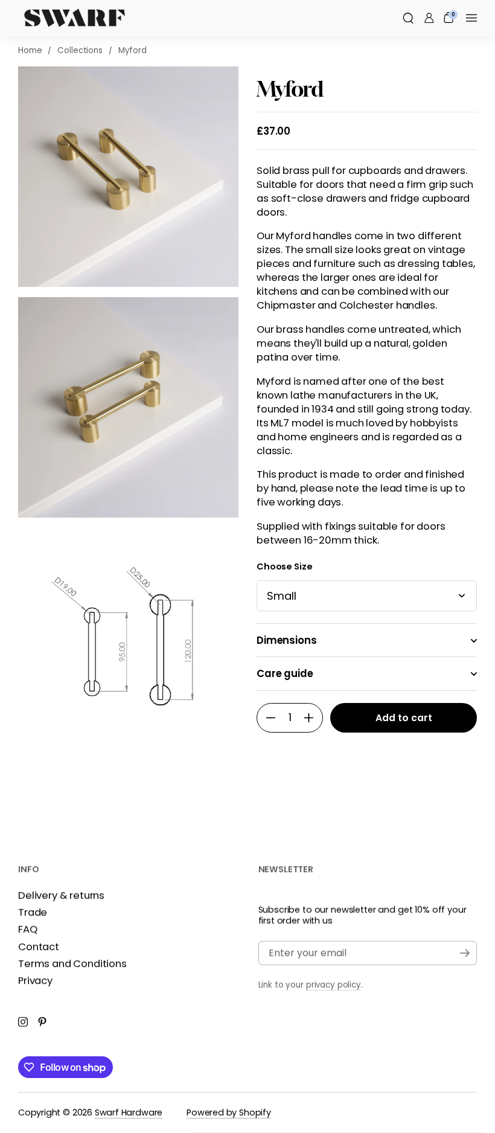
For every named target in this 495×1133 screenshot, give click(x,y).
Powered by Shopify (229, 1112)
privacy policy (333, 984)
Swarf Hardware (128, 1112)
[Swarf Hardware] (74, 18)
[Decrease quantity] (266, 718)
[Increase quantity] (313, 718)
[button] (408, 18)
